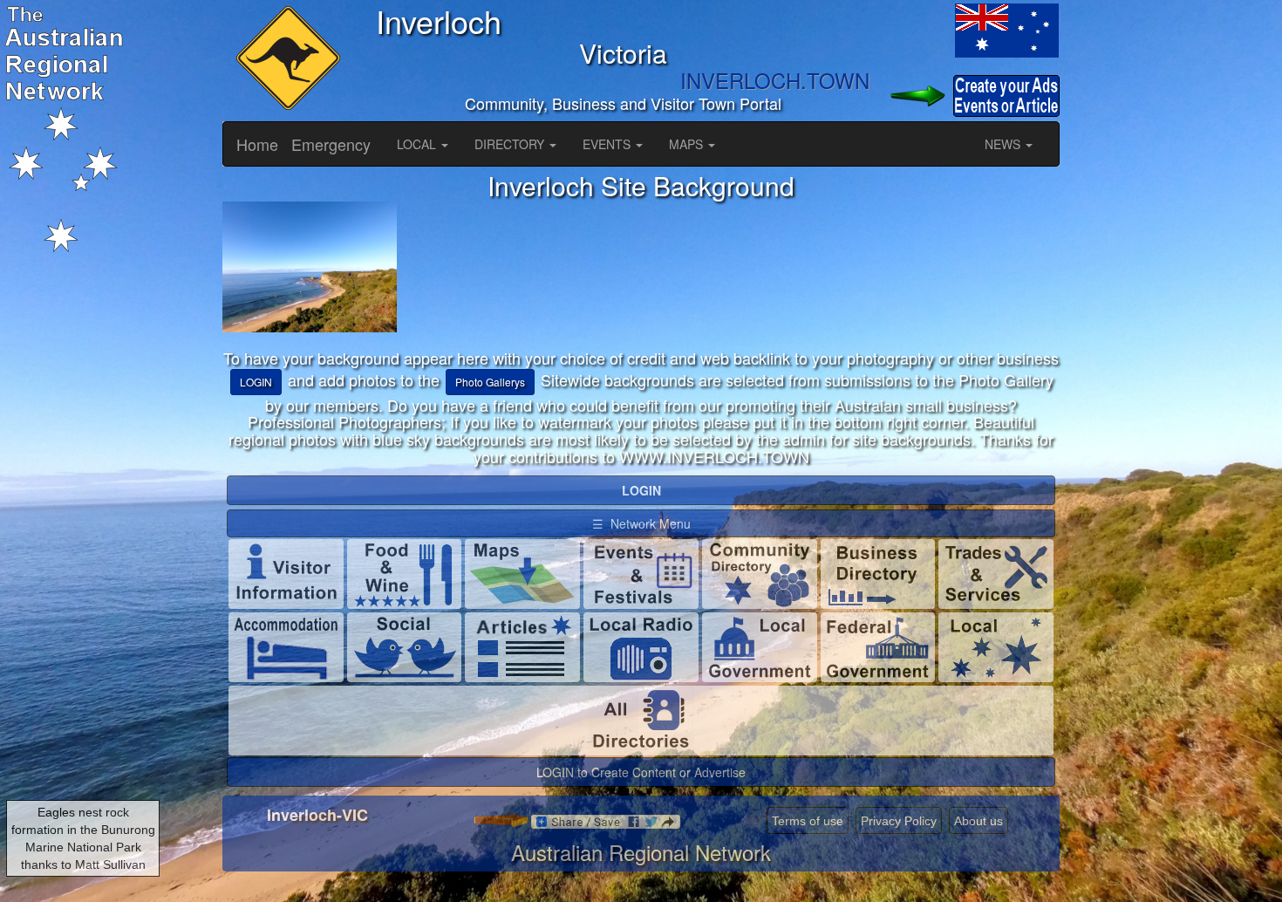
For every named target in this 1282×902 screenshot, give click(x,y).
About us (978, 821)
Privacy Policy (899, 821)
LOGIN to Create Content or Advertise (641, 772)
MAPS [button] (687, 144)
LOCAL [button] (418, 144)
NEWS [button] (1004, 144)
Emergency (331, 144)
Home (257, 144)
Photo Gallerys (490, 381)
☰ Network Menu (641, 523)
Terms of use (807, 821)
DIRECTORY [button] (511, 144)
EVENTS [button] (608, 144)
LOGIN (256, 381)
